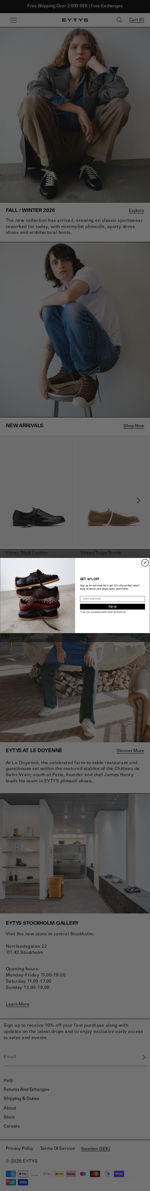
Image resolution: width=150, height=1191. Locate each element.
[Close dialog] (145, 562)
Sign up (112, 606)
